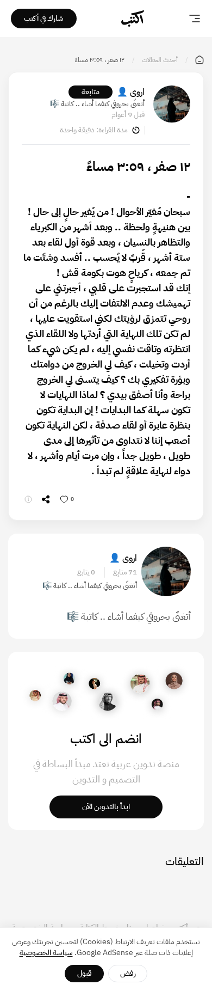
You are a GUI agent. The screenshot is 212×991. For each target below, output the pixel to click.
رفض (128, 973)
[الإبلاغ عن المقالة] (28, 499)
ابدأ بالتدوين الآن (106, 806)
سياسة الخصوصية (46, 952)
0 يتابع (86, 572)
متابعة (90, 91)
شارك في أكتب (44, 18)
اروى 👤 (131, 92)
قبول (84, 973)
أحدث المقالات (160, 60)
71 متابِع (125, 572)
